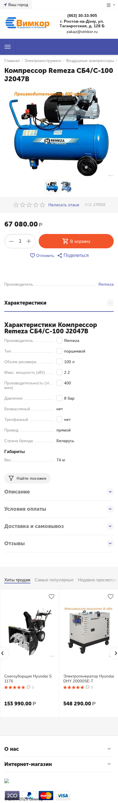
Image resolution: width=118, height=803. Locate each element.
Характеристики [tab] (25, 303)
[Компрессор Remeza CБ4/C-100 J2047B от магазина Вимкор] (59, 132)
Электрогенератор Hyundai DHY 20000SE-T (88, 678)
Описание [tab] (17, 492)
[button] (73, 255)
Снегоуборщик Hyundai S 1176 (28, 678)
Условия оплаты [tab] (25, 509)
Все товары (8, 47)
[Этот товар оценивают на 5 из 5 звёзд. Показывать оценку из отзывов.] (14, 687)
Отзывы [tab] (14, 543)
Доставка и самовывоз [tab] (34, 526)
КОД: (89, 205)
